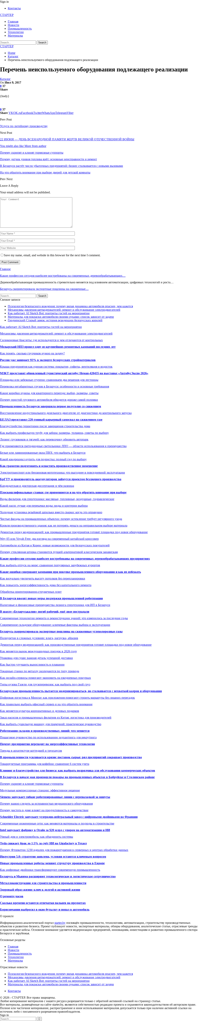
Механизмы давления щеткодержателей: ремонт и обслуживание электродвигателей (64, 309)
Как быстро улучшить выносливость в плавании (32, 664)
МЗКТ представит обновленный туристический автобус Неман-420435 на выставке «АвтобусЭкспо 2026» (74, 373)
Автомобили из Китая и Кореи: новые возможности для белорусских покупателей (55, 545)
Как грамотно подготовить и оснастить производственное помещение (49, 466)
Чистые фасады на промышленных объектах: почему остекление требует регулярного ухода (61, 519)
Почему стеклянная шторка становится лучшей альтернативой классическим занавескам (59, 552)
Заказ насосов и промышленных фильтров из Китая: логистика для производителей (55, 717)
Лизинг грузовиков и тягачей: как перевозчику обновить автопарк (44, 439)
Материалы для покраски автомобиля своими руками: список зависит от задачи (61, 316)
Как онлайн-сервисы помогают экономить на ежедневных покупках (45, 677)
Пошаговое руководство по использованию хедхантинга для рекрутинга (48, 737)
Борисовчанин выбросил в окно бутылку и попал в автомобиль (44, 909)
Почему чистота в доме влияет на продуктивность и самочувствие (44, 810)
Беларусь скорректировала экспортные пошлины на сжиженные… (44, 289)
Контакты (14, 8)
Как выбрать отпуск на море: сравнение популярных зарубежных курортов (50, 565)
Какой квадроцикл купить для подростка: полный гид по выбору (43, 459)
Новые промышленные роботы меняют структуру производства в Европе (52, 863)
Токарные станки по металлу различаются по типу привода (39, 671)
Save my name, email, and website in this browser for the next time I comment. (52, 255)
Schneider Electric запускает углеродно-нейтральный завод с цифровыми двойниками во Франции (69, 816)
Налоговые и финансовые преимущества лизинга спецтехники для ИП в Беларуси (55, 605)
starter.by (59, 922)
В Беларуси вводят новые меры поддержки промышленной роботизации (51, 598)
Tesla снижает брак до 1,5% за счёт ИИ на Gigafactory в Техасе (43, 843)
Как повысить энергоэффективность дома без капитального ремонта (45, 585)
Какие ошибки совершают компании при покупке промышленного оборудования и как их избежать (70, 571)
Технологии (16, 32)
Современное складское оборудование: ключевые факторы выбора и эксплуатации (55, 624)
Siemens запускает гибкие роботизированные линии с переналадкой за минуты (55, 797)
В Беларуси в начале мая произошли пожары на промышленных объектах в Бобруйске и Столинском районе (77, 777)
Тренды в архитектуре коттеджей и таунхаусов (31, 750)
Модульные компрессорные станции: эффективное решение (40, 790)
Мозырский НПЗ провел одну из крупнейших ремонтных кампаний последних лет (58, 346)
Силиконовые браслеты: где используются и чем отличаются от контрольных (51, 340)
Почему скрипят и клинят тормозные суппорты (31, 783)
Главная (13, 21)
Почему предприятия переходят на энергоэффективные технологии (47, 744)
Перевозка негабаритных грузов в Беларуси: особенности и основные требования (54, 386)
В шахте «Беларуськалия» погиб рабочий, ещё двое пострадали (44, 611)
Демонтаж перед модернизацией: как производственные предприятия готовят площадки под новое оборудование (76, 644)
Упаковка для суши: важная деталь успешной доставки (36, 658)
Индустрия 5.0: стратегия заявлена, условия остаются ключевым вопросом (53, 856)
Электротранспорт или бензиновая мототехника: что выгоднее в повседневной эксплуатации (62, 472)
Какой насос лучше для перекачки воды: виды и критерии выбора (44, 505)
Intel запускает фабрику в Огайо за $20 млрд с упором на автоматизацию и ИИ (55, 830)
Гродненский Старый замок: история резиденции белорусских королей (55, 320)
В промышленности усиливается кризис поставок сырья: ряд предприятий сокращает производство (71, 757)
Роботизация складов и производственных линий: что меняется (45, 730)
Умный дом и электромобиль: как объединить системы (36, 836)
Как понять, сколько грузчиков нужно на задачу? (32, 353)
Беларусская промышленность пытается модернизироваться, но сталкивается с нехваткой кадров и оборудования (81, 691)
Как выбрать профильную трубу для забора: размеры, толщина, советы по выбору (54, 432)
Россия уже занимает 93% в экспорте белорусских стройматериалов (48, 360)
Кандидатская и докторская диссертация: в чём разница (37, 485)
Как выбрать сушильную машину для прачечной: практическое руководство (50, 724)
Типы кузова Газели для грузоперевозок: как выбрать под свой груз (45, 684)
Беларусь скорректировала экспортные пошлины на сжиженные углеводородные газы (61, 631)
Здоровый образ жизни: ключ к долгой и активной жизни (40, 889)
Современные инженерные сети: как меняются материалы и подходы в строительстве (57, 823)
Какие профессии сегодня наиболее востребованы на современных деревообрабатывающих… (63, 275)
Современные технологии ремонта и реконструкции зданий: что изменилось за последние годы (64, 618)
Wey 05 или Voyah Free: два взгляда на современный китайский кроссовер (49, 538)
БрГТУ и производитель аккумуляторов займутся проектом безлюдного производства (60, 479)
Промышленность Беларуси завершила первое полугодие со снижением (50, 406)
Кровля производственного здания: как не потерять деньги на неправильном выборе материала (63, 525)
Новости (13, 25)
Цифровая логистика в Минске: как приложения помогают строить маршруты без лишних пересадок (67, 697)
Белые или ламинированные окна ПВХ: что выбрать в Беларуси (43, 452)
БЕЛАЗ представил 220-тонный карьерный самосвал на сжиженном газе (51, 419)
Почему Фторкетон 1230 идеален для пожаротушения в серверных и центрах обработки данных (64, 850)
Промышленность (20, 28)
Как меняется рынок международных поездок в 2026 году (38, 651)
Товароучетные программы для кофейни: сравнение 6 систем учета (44, 764)
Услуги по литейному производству (24, 126)
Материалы (15, 35)
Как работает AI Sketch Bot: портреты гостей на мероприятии (49, 313)
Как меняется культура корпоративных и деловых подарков (39, 711)
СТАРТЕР (7, 15)
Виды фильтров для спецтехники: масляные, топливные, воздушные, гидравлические (57, 499)
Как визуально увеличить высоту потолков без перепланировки (42, 578)
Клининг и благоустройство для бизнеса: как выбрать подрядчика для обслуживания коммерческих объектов (77, 770)
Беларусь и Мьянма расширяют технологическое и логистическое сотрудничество (58, 876)
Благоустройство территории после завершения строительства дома (45, 426)
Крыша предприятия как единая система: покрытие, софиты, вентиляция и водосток (56, 366)
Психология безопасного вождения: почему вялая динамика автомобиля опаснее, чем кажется (70, 306)
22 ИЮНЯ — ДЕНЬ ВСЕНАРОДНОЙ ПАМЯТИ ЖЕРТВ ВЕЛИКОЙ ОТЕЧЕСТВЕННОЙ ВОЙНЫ (67, 139)
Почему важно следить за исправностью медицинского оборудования (46, 803)
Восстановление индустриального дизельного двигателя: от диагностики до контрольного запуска (66, 413)
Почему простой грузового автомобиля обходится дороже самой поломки (49, 399)
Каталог (5, 79)
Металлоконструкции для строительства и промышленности (43, 883)
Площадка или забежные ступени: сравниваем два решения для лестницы (49, 379)
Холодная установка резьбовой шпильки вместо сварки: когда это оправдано (51, 512)
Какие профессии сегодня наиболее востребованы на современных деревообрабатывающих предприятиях (75, 558)
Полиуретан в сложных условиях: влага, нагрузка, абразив (39, 638)
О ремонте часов (11, 896)
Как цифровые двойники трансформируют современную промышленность (50, 869)
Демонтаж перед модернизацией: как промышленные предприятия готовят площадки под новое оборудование (74, 532)
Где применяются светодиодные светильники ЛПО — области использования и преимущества (63, 446)
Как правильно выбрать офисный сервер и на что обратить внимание (46, 704)
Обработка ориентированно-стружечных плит (31, 591)
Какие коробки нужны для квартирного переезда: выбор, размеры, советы (49, 393)
